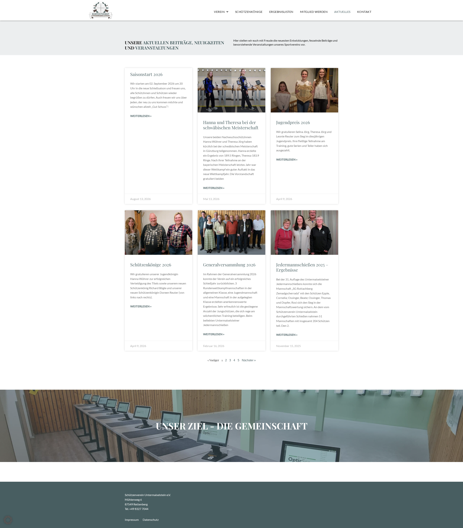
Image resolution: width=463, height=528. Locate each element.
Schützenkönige (249, 11)
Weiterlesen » (141, 116)
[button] (8, 520)
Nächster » (249, 360)
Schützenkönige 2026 (150, 264)
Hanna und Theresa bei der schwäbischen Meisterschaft (230, 124)
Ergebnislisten (281, 11)
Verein (219, 11)
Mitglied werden (314, 11)
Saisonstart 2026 (146, 74)
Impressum (132, 519)
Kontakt (364, 11)
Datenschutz (151, 519)
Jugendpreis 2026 (293, 122)
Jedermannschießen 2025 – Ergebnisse (302, 267)
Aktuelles (342, 11)
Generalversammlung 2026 (229, 264)
